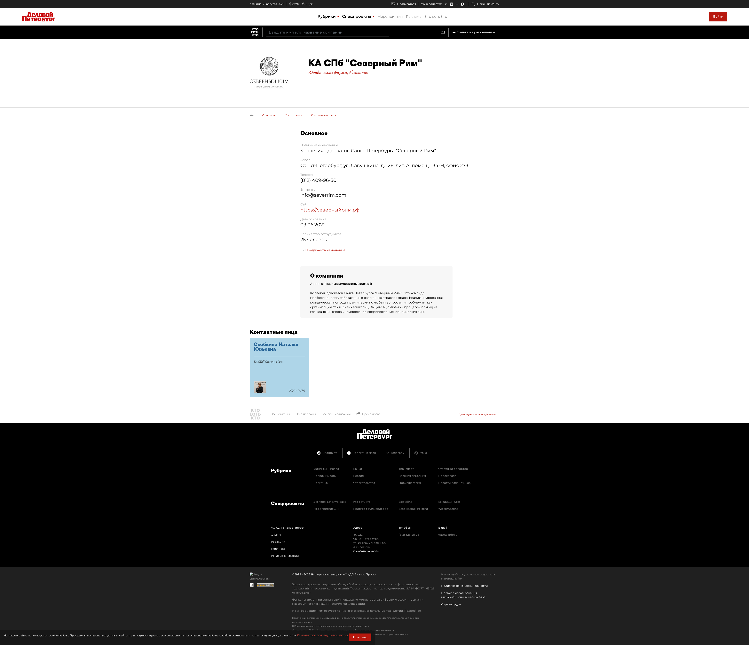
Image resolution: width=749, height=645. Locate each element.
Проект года (447, 476)
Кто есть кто (362, 501)
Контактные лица (323, 115)
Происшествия (410, 483)
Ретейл (358, 476)
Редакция (278, 541)
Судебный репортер (453, 469)
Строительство (364, 483)
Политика (320, 483)
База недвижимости (413, 509)
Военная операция (412, 476)
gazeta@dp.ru (447, 534)
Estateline (405, 501)
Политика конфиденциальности (464, 585)
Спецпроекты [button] (357, 16)
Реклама (414, 16)
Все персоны (306, 414)
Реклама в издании (285, 555)
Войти (718, 16)
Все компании (281, 414)
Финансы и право (326, 469)
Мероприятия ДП (326, 509)
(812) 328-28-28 (409, 534)
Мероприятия (390, 16)
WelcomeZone (448, 509)
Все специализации (336, 414)
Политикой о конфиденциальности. (323, 635)
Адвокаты (358, 72)
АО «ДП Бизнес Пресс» (287, 527)
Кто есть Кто (436, 16)
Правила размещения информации (477, 414)
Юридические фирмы (327, 72)
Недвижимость (324, 476)
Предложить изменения (324, 250)
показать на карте (366, 551)
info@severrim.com (323, 195)
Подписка (278, 548)
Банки (357, 469)
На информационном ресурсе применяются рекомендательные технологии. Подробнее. (357, 610)
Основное (269, 115)
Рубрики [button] (327, 16)
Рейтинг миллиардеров (370, 509)
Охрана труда (451, 604)
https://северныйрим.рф (329, 210)
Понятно (360, 637)
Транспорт (406, 469)
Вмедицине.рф (449, 501)
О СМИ (276, 534)
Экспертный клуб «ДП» (330, 501)
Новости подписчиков (454, 483)
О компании (294, 115)
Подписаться (406, 4)
